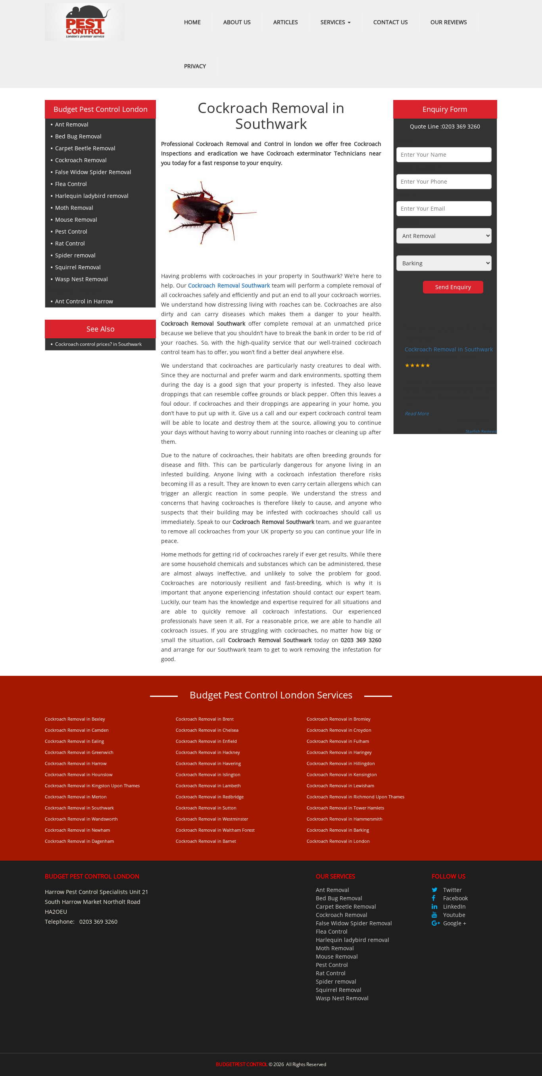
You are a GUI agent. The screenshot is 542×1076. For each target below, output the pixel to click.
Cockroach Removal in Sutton (206, 808)
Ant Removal (71, 124)
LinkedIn (454, 906)
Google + (454, 923)
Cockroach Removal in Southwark (449, 349)
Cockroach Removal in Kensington (342, 774)
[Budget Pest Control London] (85, 21)
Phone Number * (419, 168)
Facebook (455, 898)
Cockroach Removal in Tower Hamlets (345, 808)
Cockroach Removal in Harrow (76, 763)
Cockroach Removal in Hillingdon (341, 763)
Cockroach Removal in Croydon (339, 730)
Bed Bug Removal (78, 136)
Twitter (452, 890)
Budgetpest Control (241, 1064)
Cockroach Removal (81, 160)
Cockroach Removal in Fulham (338, 741)
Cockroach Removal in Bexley (75, 719)
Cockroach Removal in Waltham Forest (215, 830)
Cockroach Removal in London (338, 841)
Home (192, 22)
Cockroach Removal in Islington (208, 774)
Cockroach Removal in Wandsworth (81, 819)
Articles (285, 22)
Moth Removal (74, 207)
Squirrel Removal (78, 267)
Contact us (390, 22)
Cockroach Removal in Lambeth (208, 785)
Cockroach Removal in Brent (205, 719)
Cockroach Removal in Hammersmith (344, 819)
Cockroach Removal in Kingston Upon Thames (92, 785)
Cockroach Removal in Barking (338, 830)
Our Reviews (449, 22)
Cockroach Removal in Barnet (206, 841)
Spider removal (75, 255)
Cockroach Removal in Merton (76, 797)
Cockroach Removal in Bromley (339, 719)
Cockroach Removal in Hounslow (79, 774)
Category (408, 222)
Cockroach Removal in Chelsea (207, 730)
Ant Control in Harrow (84, 301)
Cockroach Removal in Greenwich (79, 752)
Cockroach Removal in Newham (77, 830)
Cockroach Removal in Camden (77, 730)
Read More (417, 413)
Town (403, 249)
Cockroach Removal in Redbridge (210, 797)
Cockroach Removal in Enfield (206, 741)
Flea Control (71, 184)
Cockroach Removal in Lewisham (340, 785)
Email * (406, 195)
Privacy (195, 66)
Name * (406, 141)
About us (237, 22)
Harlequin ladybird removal (92, 195)
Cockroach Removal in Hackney (208, 752)
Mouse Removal (76, 219)
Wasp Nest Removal (81, 279)
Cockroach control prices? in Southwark (98, 344)
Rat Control (70, 243)
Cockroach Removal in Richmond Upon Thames (355, 797)
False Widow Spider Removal (93, 172)
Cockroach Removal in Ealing (74, 741)
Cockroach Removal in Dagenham (79, 841)
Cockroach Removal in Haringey (339, 752)
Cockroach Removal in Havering (208, 763)
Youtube (454, 915)
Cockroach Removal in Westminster (212, 819)
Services (334, 22)
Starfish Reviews (481, 431)
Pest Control (71, 231)
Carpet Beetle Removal (85, 148)
